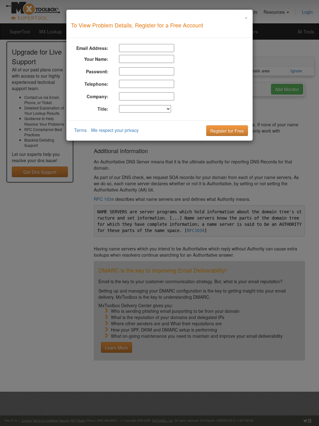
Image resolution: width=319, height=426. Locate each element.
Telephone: (96, 84)
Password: (97, 71)
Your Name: (96, 59)
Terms (80, 130)
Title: (103, 109)
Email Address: (92, 48)
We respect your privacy (115, 130)
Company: (97, 96)
